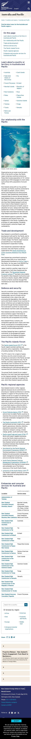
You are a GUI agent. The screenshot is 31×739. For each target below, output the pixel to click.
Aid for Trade (23, 261)
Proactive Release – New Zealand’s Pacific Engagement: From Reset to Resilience (15, 654)
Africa (7, 613)
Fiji (18, 76)
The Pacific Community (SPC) (12, 422)
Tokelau (6, 104)
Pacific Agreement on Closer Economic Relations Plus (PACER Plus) (13, 252)
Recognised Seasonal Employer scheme (13, 273)
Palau (6, 95)
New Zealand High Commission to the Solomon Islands (7, 566)
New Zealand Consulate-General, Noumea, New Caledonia (9, 515)
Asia (6, 617)
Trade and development (11, 43)
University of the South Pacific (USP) (14, 471)
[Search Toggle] (29, 9)
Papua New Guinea (20, 96)
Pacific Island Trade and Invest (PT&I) (14, 434)
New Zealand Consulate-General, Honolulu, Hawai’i (8, 504)
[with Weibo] (14, 637)
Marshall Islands (9, 87)
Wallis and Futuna (7, 112)
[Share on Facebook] (6, 637)
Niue (18, 92)
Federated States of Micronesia (7, 78)
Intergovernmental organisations (11, 628)
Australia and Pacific (23, 618)
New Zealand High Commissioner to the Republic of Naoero (8, 583)
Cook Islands (21, 72)
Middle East (22, 623)
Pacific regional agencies (11, 51)
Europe (7, 622)
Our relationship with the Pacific (14, 41)
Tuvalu (6, 108)
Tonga (18, 104)
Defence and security (10, 46)
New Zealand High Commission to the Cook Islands (7, 558)
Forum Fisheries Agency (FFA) (12, 412)
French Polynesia (9, 83)
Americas (23, 613)
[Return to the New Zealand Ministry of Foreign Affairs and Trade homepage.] (6, 5)
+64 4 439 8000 (11, 700)
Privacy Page (15, 736)
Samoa (6, 101)
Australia (7, 72)
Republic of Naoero (20, 87)
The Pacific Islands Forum (11, 48)
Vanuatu (19, 108)
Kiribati (19, 83)
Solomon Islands (22, 101)
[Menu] (29, 2)
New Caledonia (9, 92)
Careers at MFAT (6, 705)
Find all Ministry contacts (9, 702)
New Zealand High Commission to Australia (7, 523)
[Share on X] (9, 637)
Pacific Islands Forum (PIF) (12, 345)
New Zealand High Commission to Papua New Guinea (8, 546)
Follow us (4, 713)
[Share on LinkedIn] (11, 637)
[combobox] (15, 604)
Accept (16, 721)
